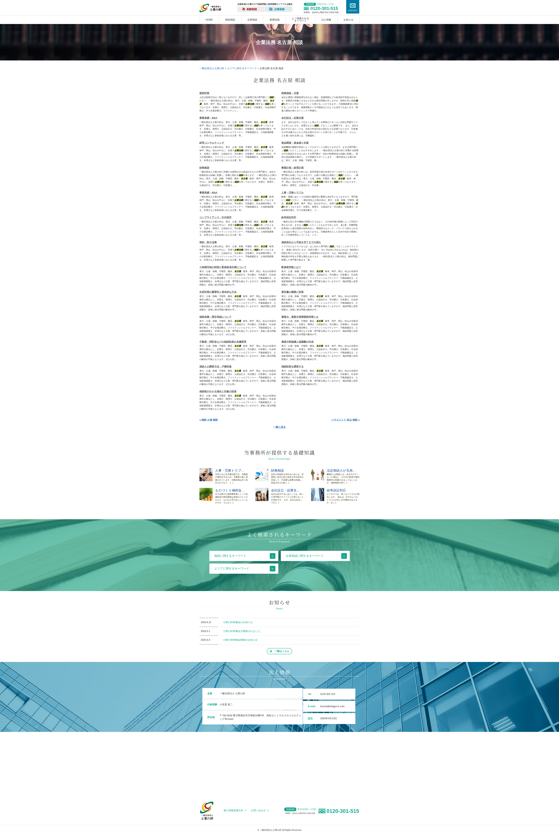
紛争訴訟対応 (288, 217)
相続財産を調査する (292, 366)
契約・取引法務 (208, 242)
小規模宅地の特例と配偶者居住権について (222, 267)
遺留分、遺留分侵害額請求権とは (300, 316)
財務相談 (204, 167)
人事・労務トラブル (292, 192)
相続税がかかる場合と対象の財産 (218, 391)
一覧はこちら (282, 651)
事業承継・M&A (208, 118)
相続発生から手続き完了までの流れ (301, 242)
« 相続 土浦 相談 (208, 419)
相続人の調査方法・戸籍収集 (215, 366)
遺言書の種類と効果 (292, 292)
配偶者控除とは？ (291, 267)
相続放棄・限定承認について (215, 316)
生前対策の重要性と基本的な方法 (218, 292)
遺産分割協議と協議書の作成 (297, 341)
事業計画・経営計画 (292, 167)
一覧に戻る (279, 427)
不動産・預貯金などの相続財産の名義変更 (222, 341)
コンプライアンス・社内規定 (215, 217)
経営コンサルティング (211, 142)
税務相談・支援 (290, 93)
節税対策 (204, 93)
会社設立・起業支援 (292, 118)
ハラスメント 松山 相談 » (345, 419)
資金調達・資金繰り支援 (295, 142)
